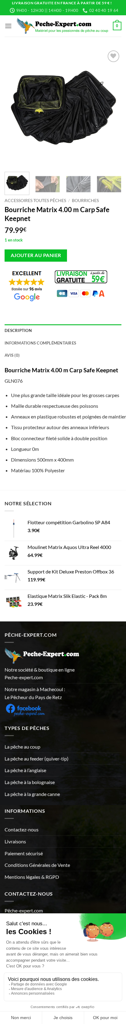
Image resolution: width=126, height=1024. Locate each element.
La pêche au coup (22, 747)
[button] (8, 25)
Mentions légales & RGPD (32, 877)
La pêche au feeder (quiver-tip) (37, 758)
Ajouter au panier (36, 255)
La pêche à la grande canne (32, 794)
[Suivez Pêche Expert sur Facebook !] (25, 709)
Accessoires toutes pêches (35, 200)
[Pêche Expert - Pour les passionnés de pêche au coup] (62, 26)
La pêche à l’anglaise (25, 770)
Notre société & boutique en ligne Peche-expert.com (40, 673)
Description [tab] (18, 330)
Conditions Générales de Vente (37, 865)
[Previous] (14, 107)
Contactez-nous (22, 829)
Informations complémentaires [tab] (40, 343)
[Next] (111, 107)
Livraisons (15, 841)
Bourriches (85, 200)
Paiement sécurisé (24, 853)
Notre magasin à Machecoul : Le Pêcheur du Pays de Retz (35, 693)
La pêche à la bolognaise (30, 782)
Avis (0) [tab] (12, 355)
